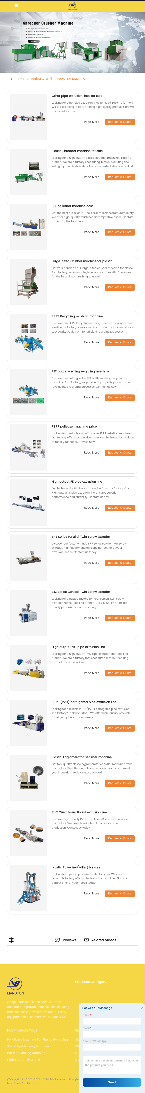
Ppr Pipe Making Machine (26, 1053)
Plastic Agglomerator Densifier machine (82, 757)
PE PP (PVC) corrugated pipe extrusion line (84, 702)
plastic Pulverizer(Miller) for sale (76, 867)
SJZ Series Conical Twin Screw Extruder (81, 591)
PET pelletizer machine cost (72, 206)
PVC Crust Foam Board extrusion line (79, 812)
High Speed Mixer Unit (23, 1060)
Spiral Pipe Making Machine (28, 1046)
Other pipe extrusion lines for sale (77, 95)
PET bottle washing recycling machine (80, 371)
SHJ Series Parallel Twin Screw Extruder (81, 536)
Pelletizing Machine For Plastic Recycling (37, 1039)
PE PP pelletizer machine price (74, 426)
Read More (91, 122)
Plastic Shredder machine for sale (77, 151)
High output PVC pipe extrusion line (78, 647)
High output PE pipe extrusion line (77, 481)
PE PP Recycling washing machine (77, 316)
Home (19, 78)
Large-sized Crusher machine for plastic (82, 261)
